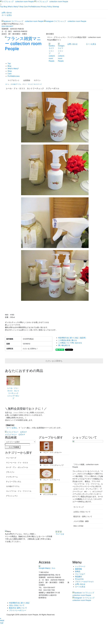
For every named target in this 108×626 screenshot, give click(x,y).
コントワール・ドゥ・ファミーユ (18, 491)
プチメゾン (10, 472)
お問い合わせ (7, 13)
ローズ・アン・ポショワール (17, 467)
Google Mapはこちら (47, 568)
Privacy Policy (46, 6)
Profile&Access (34, 6)
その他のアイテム (16, 84)
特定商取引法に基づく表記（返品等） (72, 338)
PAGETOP (2, 621)
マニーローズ (11, 458)
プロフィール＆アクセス (84, 582)
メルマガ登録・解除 (81, 521)
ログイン (37, 80)
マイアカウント (14, 80)
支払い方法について (16, 605)
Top (1, 6)
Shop (21, 6)
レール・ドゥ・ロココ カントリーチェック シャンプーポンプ (13, 393)
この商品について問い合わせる (70, 343)
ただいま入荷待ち (54, 361)
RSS (75, 526)
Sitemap (56, 6)
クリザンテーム (12, 477)
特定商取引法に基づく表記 (19, 603)
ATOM (80, 526)
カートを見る (7, 15)
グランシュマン (12, 496)
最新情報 (78, 569)
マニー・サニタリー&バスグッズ (32, 84)
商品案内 (78, 576)
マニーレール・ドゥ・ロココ (17, 462)
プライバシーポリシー (17, 610)
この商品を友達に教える (67, 340)
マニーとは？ (80, 574)
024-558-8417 (7, 26)
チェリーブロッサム (13, 481)
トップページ (80, 566)
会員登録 (26, 80)
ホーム (7, 84)
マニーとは (60, 534)
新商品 (77, 571)
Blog (5, 6)
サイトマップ (79, 507)
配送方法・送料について (83, 516)
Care (26, 6)
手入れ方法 (79, 579)
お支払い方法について (82, 512)
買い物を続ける (64, 345)
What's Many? (13, 6)
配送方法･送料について (18, 608)
